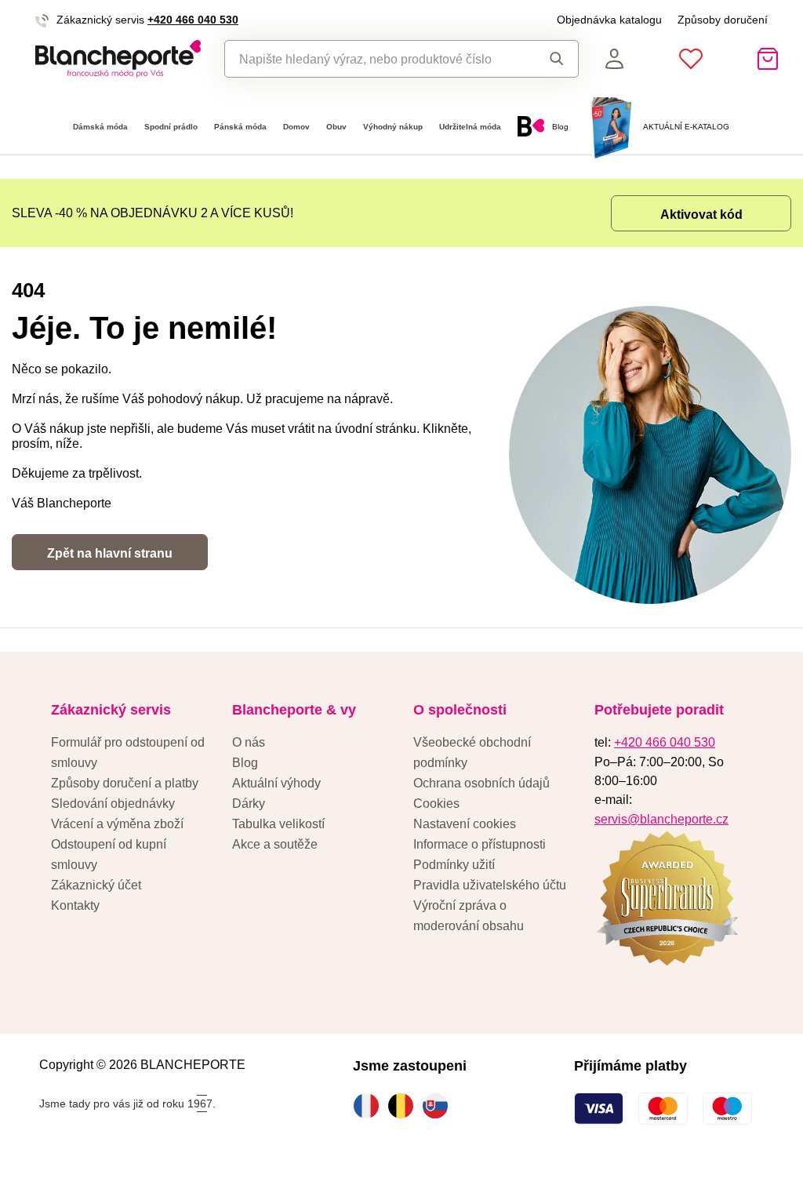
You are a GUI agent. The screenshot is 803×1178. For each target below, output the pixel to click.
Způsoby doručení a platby (124, 783)
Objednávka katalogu (609, 19)
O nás (248, 742)
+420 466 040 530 (192, 19)
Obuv (336, 126)
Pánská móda (240, 126)
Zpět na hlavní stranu (110, 553)
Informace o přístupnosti (479, 844)
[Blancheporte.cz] (118, 59)
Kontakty (75, 905)
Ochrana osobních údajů (481, 783)
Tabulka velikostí (278, 823)
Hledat (552, 59)
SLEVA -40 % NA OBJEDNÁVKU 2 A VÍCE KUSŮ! (152, 212)
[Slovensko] (439, 1106)
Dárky (248, 803)
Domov (296, 126)
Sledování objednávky (113, 803)
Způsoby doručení (723, 19)
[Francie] (370, 1106)
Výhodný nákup (393, 126)
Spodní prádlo (171, 126)
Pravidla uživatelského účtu (489, 885)
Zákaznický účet (96, 885)
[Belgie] (404, 1106)
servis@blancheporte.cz (661, 819)
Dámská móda (100, 126)
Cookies (436, 803)
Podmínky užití (454, 864)
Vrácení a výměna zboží (117, 823)
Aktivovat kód (701, 214)
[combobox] (375, 59)
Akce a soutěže (275, 844)
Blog (245, 762)
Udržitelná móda (470, 126)
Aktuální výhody (276, 783)
